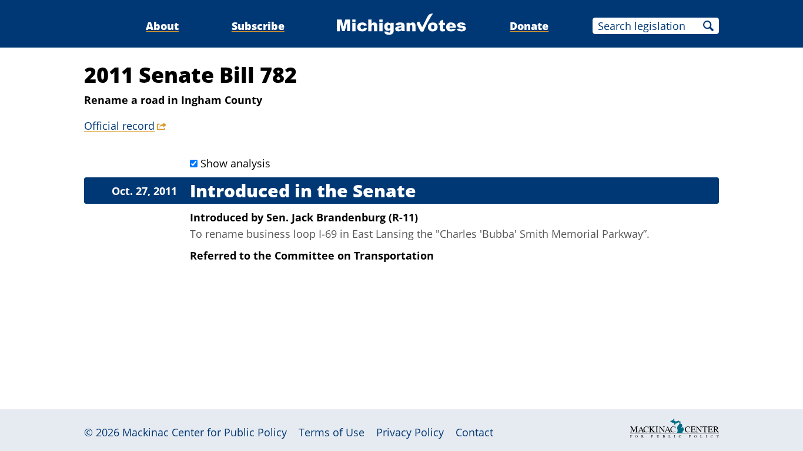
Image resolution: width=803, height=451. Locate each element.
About (162, 26)
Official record (119, 126)
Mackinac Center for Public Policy (204, 432)
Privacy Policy (410, 432)
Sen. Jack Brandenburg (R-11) (342, 217)
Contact (474, 432)
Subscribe (258, 26)
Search (708, 26)
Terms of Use (331, 432)
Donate (529, 26)
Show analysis (235, 163)
